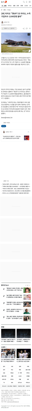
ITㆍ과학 (3, 10)
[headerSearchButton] (24, 2)
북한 (20, 369)
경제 (20, 366)
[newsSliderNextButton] (29, 285)
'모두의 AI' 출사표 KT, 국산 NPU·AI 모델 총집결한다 (16, 191)
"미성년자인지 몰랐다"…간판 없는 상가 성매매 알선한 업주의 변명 (12, 137)
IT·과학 (20, 373)
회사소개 (4, 386)
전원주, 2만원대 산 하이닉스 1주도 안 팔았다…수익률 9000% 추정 (14, 311)
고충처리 (28, 386)
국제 (28, 366)
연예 (2, 327)
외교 (12, 369)
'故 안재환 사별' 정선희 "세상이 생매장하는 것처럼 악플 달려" (14, 297)
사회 (12, 366)
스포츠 (3, 347)
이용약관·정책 (21, 386)
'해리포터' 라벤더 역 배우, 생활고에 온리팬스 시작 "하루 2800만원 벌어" (14, 290)
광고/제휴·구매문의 (12, 386)
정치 (4, 366)
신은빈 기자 (6, 22)
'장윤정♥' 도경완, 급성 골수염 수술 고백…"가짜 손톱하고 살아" (14, 304)
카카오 (3, 126)
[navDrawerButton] (30, 2)
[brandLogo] (4, 1)
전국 (4, 369)
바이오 (28, 373)
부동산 (12, 373)
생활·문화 (4, 376)
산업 (4, 373)
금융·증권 (28, 369)
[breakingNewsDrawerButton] (26, 2)
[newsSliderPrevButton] (25, 285)
